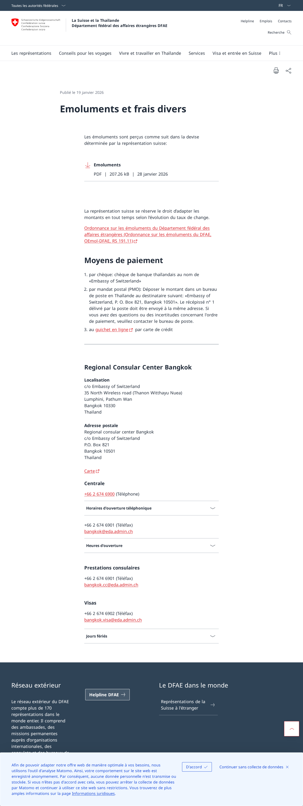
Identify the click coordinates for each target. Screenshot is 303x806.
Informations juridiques (93, 793)
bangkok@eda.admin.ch (108, 531)
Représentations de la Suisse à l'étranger (183, 705)
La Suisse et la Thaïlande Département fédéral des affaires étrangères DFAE (119, 23)
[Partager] (288, 70)
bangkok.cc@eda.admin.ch (111, 584)
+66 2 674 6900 (99, 494)
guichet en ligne (111, 329)
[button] (31, 53)
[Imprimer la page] (276, 70)
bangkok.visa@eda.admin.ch (113, 620)
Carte (89, 471)
